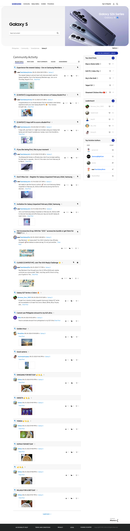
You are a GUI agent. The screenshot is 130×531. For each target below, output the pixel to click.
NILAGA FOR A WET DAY (26, 490)
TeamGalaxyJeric (25, 127)
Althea (20, 379)
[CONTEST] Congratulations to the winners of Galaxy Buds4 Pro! (41, 95)
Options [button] (114, 48)
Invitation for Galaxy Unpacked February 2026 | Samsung (38, 204)
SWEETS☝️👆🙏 (23, 398)
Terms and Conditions (42, 527)
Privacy (60, 527)
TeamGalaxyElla (25, 237)
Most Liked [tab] (30, 61)
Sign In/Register (106, 4)
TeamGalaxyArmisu (26, 72)
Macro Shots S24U (92, 64)
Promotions (50, 4)
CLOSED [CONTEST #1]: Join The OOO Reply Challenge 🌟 (39, 263)
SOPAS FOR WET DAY (25, 444)
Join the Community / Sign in (106, 53)
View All (100, 58)
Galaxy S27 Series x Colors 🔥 (28, 293)
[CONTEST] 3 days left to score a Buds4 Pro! (33, 122)
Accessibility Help (22, 527)
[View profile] (15, 72)
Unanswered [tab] (63, 61)
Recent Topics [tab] (19, 61)
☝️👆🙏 (20, 467)
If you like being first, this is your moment (33, 149)
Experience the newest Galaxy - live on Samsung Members (39, 68)
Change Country (86, 527)
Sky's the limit (91, 78)
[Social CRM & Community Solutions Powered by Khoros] (114, 520)
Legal (72, 527)
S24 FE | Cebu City (92, 71)
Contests (43, 4)
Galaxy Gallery (35, 4)
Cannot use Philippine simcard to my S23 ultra (34, 313)
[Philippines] (16, 4)
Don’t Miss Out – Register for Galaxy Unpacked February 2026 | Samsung (44, 177)
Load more (46, 514)
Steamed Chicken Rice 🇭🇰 (95, 92)
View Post (37, 79)
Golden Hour (22, 329)
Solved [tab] (53, 61)
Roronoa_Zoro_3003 (24, 297)
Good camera (22, 352)
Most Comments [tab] (42, 61)
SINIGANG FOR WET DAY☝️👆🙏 (29, 375)
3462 (19, 317)
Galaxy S (51, 72)
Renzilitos (21, 333)
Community (26, 4)
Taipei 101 (89, 85)
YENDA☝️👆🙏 (23, 421)
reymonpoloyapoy (23, 356)
